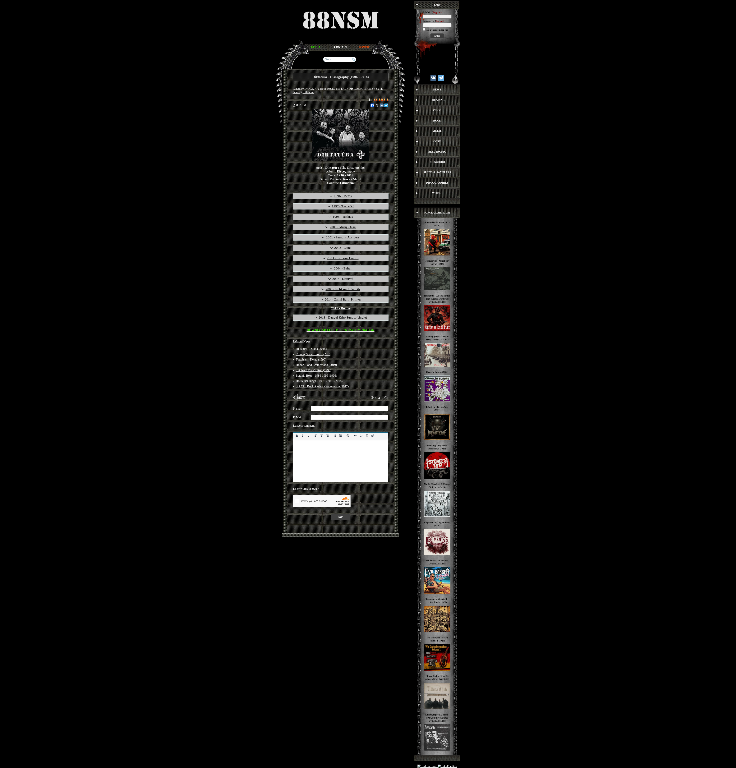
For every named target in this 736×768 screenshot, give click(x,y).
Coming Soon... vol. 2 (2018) (313, 354)
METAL (341, 88)
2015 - (340, 308)
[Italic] (302, 435)
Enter (437, 35)
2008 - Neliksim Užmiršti (343, 289)
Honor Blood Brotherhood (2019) (316, 364)
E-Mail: (427, 12)
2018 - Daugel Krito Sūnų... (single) (343, 317)
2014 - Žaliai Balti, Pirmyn (343, 299)
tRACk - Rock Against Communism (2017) (322, 386)
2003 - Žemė (342, 248)
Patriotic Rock (325, 88)
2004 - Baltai (343, 268)
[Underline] (308, 435)
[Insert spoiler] (367, 435)
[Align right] (327, 435)
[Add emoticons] (348, 435)
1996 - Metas (343, 196)
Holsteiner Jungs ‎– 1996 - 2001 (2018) (319, 381)
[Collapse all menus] (455, 79)
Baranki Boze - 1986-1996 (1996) (316, 375)
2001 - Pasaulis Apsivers (342, 237)
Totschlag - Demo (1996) (311, 359)
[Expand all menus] (417, 79)
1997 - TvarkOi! (343, 206)
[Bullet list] (335, 435)
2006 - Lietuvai (342, 279)
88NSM (301, 105)
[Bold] (297, 435)
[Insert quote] (355, 435)
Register (437, 12)
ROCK (309, 88)
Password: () (434, 21)
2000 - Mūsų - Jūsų (343, 227)
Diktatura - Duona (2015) (311, 348)
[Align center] (321, 435)
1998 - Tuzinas (343, 216)
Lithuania (308, 92)
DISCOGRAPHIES (361, 88)
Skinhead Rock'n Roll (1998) (313, 370)
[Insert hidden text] (372, 435)
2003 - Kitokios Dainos (343, 258)
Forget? (440, 21)
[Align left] (316, 435)
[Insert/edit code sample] (361, 435)
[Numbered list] (340, 435)
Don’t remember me (437, 29)
